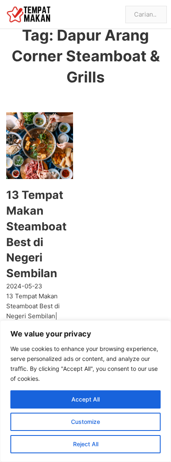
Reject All (85, 443)
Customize (85, 421)
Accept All (85, 399)
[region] (85, 391)
